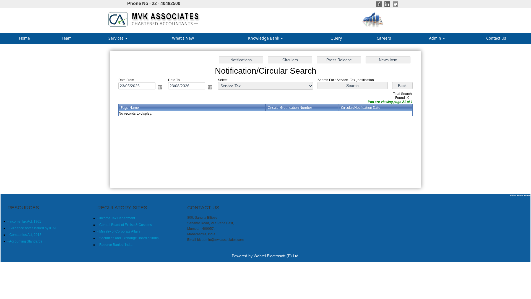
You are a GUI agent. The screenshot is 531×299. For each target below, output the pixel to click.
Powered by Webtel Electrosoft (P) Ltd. (266, 256)
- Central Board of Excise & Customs (124, 225)
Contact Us (496, 38)
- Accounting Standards (24, 241)
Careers (384, 38)
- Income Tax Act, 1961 (24, 221)
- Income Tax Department (116, 218)
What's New (183, 38)
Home (24, 38)
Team (67, 38)
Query (336, 38)
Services (116, 38)
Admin (435, 38)
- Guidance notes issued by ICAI (31, 228)
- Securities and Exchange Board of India (128, 238)
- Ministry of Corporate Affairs (118, 231)
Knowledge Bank (264, 38)
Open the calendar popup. (160, 87)
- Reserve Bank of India (114, 245)
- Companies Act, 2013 (24, 235)
